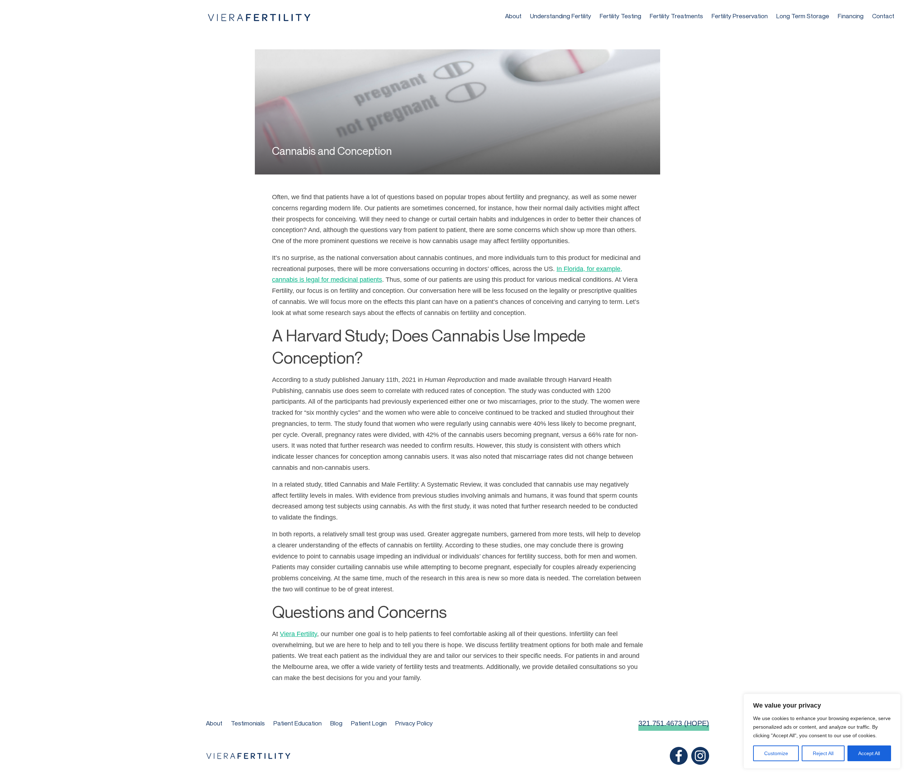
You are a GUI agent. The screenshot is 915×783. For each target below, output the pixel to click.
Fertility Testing (620, 16)
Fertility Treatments (676, 16)
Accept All (869, 753)
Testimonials (248, 723)
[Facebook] (679, 756)
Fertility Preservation (740, 16)
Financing (851, 16)
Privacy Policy (414, 723)
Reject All (823, 753)
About (513, 16)
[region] (822, 731)
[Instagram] (700, 756)
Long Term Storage (802, 16)
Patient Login (369, 723)
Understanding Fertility (560, 16)
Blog (336, 723)
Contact (883, 16)
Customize (776, 753)
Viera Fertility (298, 633)
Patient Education (297, 723)
